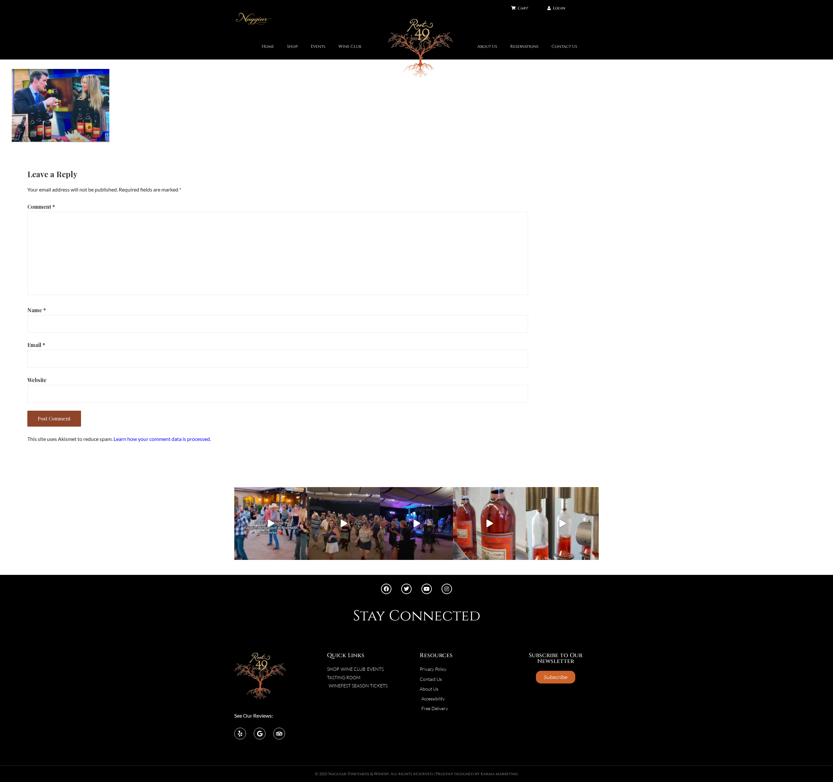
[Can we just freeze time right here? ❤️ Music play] (270, 523)
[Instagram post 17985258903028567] (343, 523)
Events (318, 46)
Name (36, 310)
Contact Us (564, 46)
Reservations (524, 46)
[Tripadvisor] (279, 733)
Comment (41, 206)
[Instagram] (447, 589)
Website (37, 380)
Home (268, 46)
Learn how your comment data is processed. (162, 439)
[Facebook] (386, 589)
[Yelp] (240, 733)
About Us (487, 46)
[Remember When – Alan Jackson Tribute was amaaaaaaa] (416, 523)
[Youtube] (426, 589)
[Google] (260, 733)
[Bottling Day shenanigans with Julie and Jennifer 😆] (489, 523)
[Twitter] (406, 589)
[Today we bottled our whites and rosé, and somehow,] (562, 523)
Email (36, 344)
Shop (292, 46)
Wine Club (349, 46)
